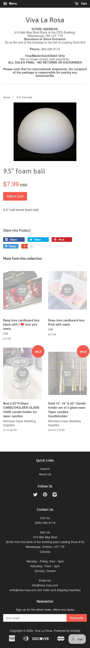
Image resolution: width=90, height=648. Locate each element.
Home (6, 97)
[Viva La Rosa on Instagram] (54, 495)
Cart (83, 3)
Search (45, 469)
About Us (45, 474)
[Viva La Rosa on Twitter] (35, 495)
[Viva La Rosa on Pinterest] (45, 495)
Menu (12, 3)
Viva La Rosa (45, 20)
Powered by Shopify (67, 630)
